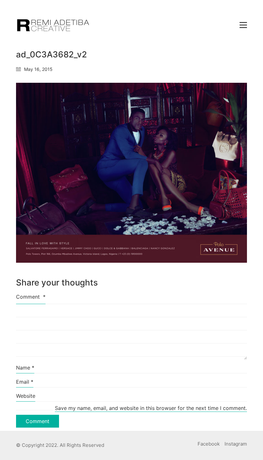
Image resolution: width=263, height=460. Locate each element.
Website (25, 396)
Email (24, 382)
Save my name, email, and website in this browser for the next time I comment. (151, 408)
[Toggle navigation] (243, 25)
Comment (31, 297)
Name (25, 367)
